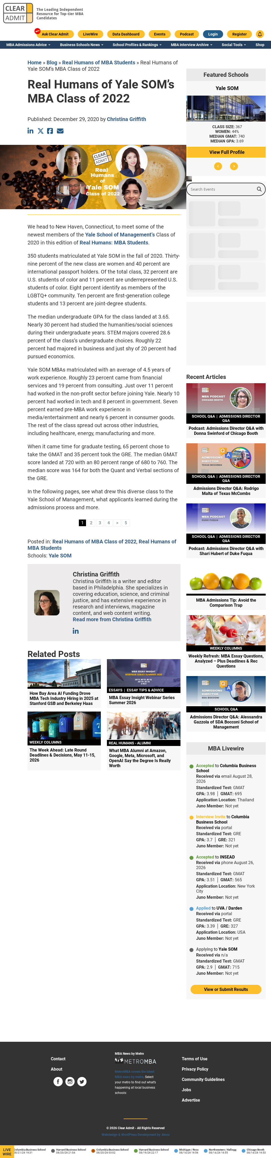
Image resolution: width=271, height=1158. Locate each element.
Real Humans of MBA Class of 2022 (94, 541)
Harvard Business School (58, 1149)
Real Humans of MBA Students (98, 62)
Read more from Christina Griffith (112, 619)
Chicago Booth (243, 1149)
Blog (52, 62)
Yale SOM (60, 555)
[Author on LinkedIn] (76, 631)
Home (35, 62)
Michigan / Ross (176, 1149)
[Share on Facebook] (50, 131)
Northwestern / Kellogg (210, 1149)
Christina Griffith (126, 119)
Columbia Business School (17, 1149)
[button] (218, 166)
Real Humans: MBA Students (114, 242)
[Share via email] (60, 131)
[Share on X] (40, 131)
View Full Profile (226, 152)
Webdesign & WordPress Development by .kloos (136, 1135)
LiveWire (7, 1152)
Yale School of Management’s (120, 234)
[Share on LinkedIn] (31, 131)
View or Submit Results (226, 989)
